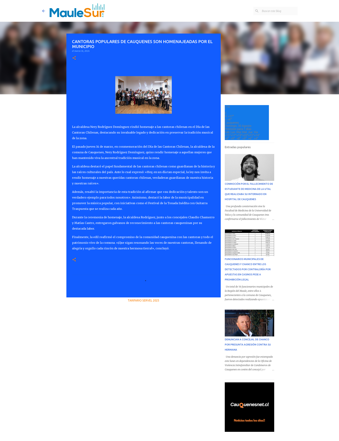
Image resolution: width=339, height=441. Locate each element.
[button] (74, 58)
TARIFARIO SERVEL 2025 (143, 300)
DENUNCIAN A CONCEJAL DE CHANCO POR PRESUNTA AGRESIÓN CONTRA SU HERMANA (248, 344)
